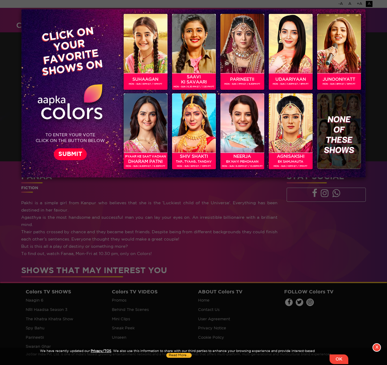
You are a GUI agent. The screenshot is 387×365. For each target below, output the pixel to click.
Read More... (179, 355)
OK (339, 359)
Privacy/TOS (101, 351)
